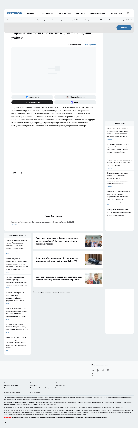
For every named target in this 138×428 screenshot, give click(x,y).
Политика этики (60, 385)
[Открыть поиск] (128, 13)
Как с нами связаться (10, 388)
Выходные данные (35, 392)
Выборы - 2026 (116, 13)
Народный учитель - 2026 (94, 20)
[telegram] (21, 173)
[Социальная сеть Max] (75, 102)
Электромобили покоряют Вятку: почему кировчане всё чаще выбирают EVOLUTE (42, 223)
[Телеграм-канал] (102, 370)
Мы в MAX (80, 13)
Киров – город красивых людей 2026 (65, 20)
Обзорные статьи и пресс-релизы (65, 382)
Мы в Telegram (65, 13)
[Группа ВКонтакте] (32, 97)
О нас (5, 382)
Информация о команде (11, 385)
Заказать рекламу (97, 13)
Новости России (46, 13)
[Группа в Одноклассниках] (97, 370)
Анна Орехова (89, 44)
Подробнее (57, 399)
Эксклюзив (11, 20)
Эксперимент (26, 20)
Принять (124, 28)
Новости (30, 13)
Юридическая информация (12, 392)
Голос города (41, 20)
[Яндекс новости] (75, 97)
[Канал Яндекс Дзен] (32, 102)
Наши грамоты (34, 385)
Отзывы (32, 382)
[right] (131, 20)
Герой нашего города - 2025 (119, 20)
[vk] (14, 173)
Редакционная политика (62, 388)
